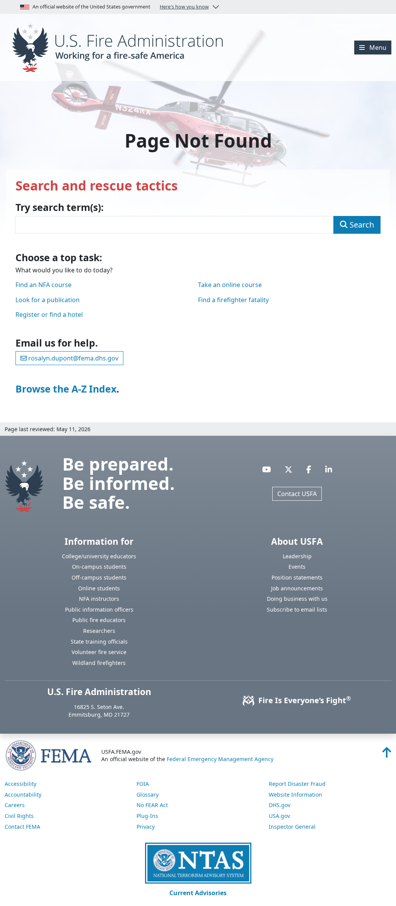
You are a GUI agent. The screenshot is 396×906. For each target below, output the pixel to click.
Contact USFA (297, 494)
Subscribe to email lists (297, 609)
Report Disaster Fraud (297, 783)
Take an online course (230, 284)
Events (297, 566)
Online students (99, 588)
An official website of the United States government (120, 6)
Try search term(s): (59, 207)
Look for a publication (47, 300)
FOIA (143, 783)
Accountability (23, 794)
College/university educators (99, 556)
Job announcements (297, 588)
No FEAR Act (152, 805)
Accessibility (20, 783)
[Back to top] (386, 754)
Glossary (148, 794)
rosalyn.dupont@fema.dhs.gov (72, 358)
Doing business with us (297, 598)
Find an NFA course (43, 284)
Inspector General (292, 826)
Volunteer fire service (99, 652)
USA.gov (279, 815)
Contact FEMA (22, 826)
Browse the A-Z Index (65, 388)
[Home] (121, 46)
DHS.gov (279, 805)
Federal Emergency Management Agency (220, 759)
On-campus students (99, 566)
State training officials (99, 641)
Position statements (297, 577)
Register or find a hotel (49, 314)
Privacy (146, 826)
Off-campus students (99, 577)
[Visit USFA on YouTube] (266, 469)
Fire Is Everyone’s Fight (303, 700)
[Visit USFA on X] (288, 469)
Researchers (99, 630)
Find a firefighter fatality (233, 300)
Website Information (295, 794)
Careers (15, 805)
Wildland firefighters (99, 662)
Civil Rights (19, 815)
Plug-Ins (147, 815)
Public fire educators (99, 620)
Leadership (297, 556)
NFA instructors (99, 598)
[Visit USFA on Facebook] (308, 469)
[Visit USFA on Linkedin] (328, 469)
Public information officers (99, 609)
